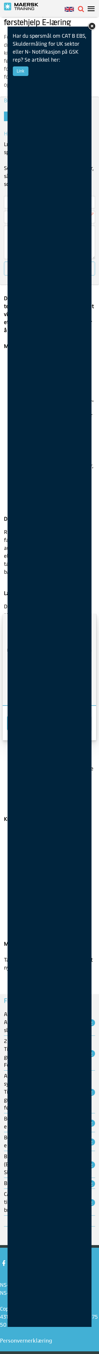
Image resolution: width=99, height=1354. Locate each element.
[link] (91, 26)
